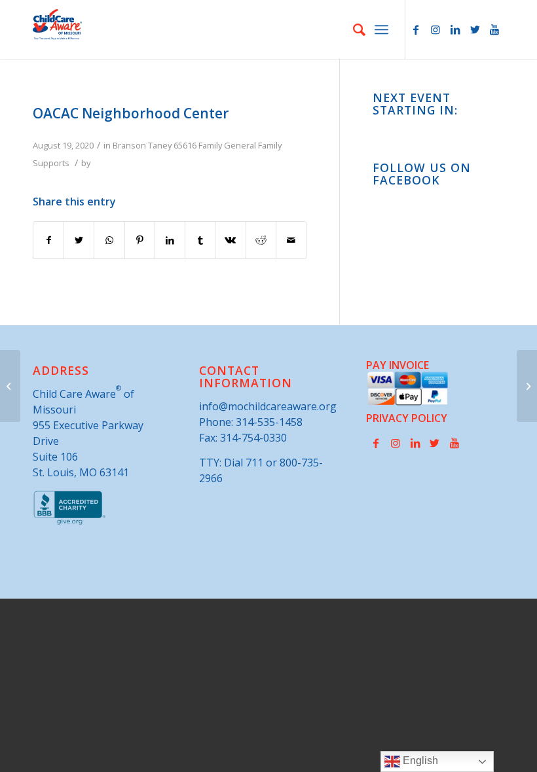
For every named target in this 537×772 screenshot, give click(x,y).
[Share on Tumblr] (200, 240)
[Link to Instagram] (435, 29)
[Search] (352, 29)
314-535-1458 (269, 422)
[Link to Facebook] (416, 29)
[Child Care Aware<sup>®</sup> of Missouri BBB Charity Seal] (70, 522)
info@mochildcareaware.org (268, 406)
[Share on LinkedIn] (170, 240)
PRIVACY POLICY (406, 418)
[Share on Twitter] (79, 240)
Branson (129, 145)
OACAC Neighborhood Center (131, 113)
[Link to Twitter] (475, 29)
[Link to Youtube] (494, 29)
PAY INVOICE (397, 365)
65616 (185, 145)
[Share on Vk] (230, 240)
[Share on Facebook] (48, 240)
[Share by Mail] (291, 240)
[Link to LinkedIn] (455, 29)
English (419, 760)
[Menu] (381, 29)
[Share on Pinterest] (140, 240)
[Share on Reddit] (261, 240)
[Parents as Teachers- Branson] (10, 386)
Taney (160, 145)
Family (210, 145)
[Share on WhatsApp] (109, 240)
